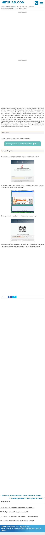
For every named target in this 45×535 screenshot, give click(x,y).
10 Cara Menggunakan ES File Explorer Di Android (26, 498)
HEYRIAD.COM (13, 2)
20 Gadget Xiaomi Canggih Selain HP (14, 512)
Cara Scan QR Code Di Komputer (13, 9)
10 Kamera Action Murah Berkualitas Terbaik (17, 521)
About (3, 529)
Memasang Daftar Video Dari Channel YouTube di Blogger (21, 495)
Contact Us (9, 529)
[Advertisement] (22, 35)
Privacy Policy (30, 529)
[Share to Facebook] (10, 297)
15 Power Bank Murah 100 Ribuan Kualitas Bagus (19, 516)
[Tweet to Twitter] (14, 297)
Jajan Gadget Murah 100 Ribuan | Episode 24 (17, 507)
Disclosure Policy (19, 529)
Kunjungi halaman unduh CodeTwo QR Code (22, 144)
